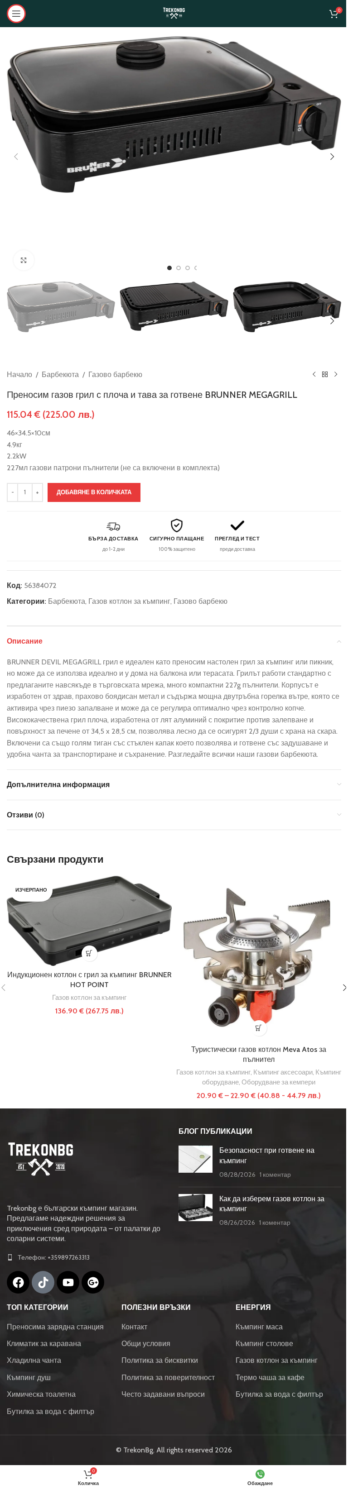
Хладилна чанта (34, 1360)
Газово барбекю (115, 374)
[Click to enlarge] (24, 260)
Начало (19, 374)
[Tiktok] (43, 1282)
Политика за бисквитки (159, 1360)
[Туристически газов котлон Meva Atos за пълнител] (258, 958)
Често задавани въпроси (163, 1394)
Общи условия (145, 1343)
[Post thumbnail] (196, 1163)
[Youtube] (68, 1282)
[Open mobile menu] (16, 14)
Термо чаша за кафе (270, 1377)
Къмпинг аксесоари (283, 1072)
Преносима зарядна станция (55, 1327)
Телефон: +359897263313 (54, 1257)
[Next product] (335, 374)
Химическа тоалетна (41, 1394)
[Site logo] (174, 13)
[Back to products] (324, 374)
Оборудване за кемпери (278, 1082)
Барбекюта (60, 374)
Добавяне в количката (94, 492)
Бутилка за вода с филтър (50, 1411)
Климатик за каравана (44, 1343)
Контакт (134, 1327)
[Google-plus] (93, 1282)
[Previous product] (314, 374)
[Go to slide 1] (169, 268)
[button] (16, 157)
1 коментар (275, 1174)
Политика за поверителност (168, 1377)
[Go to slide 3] (187, 268)
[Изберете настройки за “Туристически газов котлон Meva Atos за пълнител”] (259, 1028)
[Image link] (41, 1160)
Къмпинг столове (264, 1343)
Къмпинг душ (29, 1377)
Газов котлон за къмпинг (129, 601)
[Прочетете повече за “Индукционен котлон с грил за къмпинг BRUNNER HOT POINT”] (89, 953)
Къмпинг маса (259, 1327)
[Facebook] (18, 1282)
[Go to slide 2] (178, 268)
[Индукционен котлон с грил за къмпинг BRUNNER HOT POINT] (89, 921)
